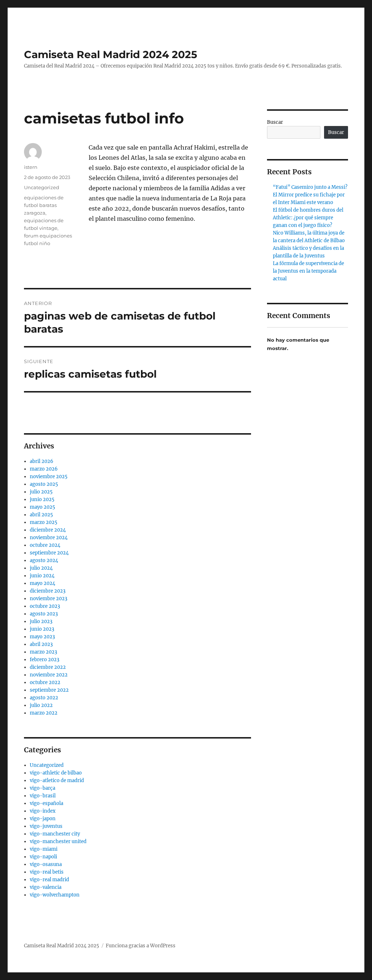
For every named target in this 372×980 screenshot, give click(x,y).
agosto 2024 (44, 560)
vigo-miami (43, 849)
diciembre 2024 (48, 530)
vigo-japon (43, 819)
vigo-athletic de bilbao (56, 773)
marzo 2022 (43, 713)
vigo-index (43, 811)
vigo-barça (42, 788)
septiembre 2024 (49, 553)
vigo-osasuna (46, 864)
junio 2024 (42, 576)
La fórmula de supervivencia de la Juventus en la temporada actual (308, 271)
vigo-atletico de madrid (57, 780)
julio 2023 (41, 621)
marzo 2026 (44, 469)
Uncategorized (41, 187)
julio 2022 (41, 705)
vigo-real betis (47, 872)
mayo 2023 (42, 637)
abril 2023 (41, 644)
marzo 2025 (43, 522)
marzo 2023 (43, 652)
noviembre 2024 (49, 537)
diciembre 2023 (47, 591)
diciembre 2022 (48, 667)
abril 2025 (41, 515)
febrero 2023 (44, 659)
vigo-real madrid (49, 880)
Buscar (275, 122)
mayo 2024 (42, 583)
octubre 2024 (45, 545)
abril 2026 (41, 461)
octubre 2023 (45, 606)
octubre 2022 (45, 682)
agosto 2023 (44, 614)
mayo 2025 (42, 507)
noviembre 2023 (48, 598)
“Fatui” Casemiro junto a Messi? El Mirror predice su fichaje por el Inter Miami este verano (310, 195)
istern (30, 167)
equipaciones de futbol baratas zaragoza (44, 205)
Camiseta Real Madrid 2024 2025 (110, 54)
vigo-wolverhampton (55, 895)
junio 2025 (42, 499)
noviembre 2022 (49, 675)
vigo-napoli (43, 857)
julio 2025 (41, 492)
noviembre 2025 (49, 476)
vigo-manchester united (58, 841)
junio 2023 (42, 629)
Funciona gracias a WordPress (140, 946)
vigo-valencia (45, 887)
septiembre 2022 (49, 690)
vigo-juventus (46, 826)
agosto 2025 (44, 484)
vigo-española (46, 803)
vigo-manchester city (55, 834)
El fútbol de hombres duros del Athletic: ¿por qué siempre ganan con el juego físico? (308, 217)
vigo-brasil (43, 796)
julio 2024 (41, 568)
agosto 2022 (44, 698)
